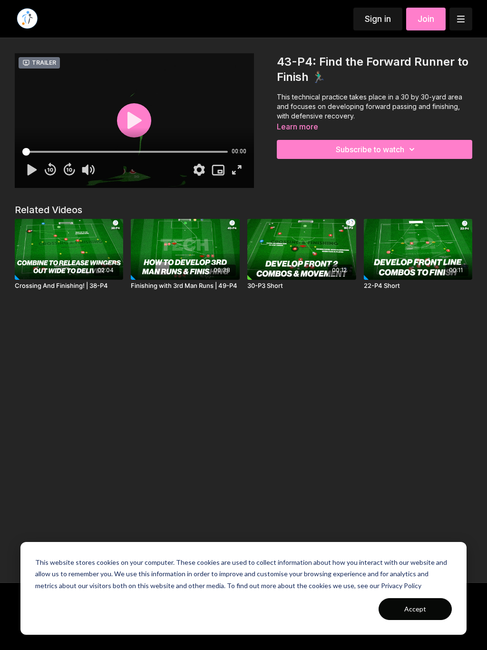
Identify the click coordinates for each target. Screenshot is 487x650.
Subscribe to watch (370, 149)
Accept (415, 609)
